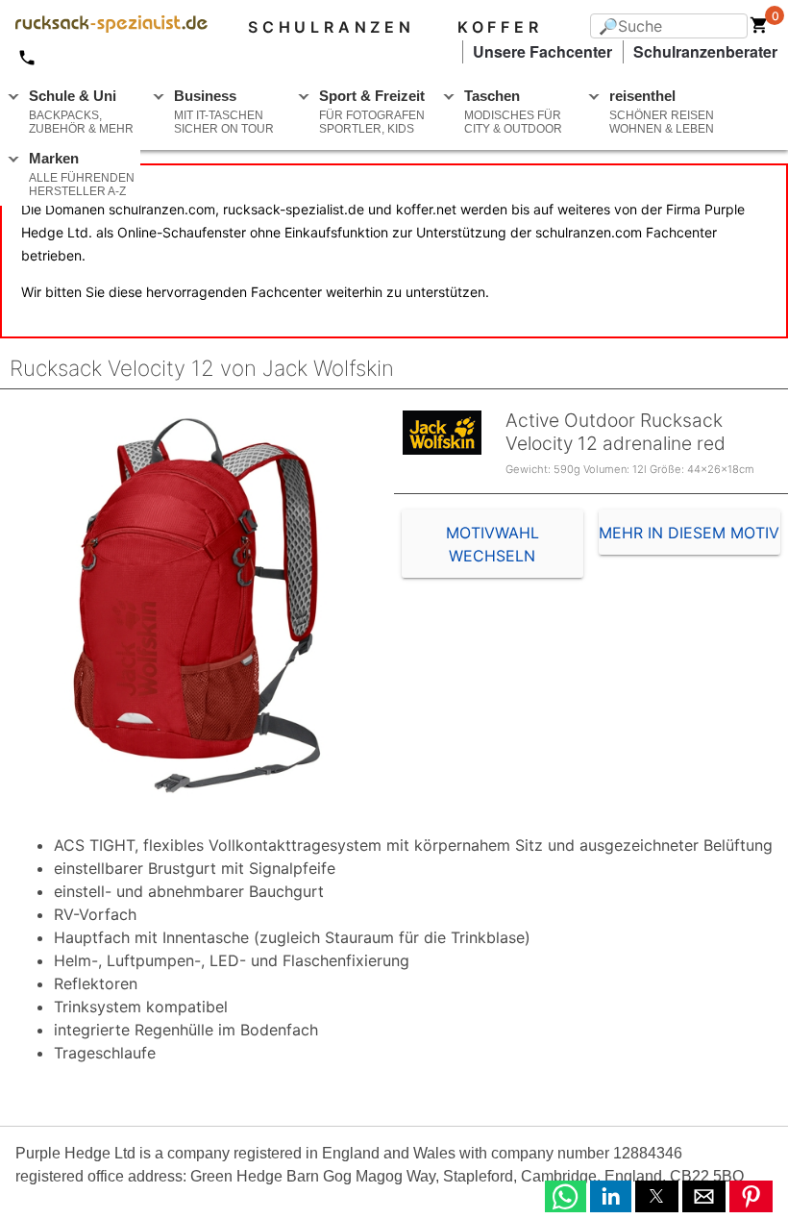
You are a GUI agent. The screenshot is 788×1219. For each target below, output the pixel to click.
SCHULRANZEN (331, 27)
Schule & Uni (81, 111)
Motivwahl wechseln (492, 544)
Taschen (513, 111)
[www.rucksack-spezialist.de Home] (104, 26)
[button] (565, 1196)
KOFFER (500, 27)
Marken (82, 174)
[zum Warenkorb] (759, 28)
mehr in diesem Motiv (689, 532)
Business (224, 111)
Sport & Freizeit (372, 111)
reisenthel (661, 111)
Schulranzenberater (705, 51)
